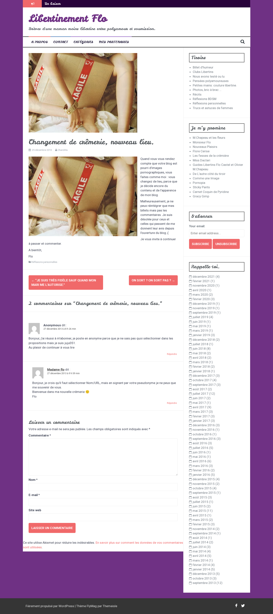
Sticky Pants (201, 187)
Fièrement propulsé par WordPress (50, 606)
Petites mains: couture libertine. (215, 85)
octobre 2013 (202, 578)
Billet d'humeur (203, 67)
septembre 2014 (204, 533)
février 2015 (201, 524)
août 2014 (200, 538)
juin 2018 (199, 348)
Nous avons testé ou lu (209, 76)
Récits (197, 94)
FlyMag (92, 606)
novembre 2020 (204, 285)
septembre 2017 (204, 385)
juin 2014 (199, 547)
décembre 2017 (204, 375)
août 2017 (200, 389)
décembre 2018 (204, 340)
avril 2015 (200, 515)
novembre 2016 (204, 429)
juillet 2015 (200, 502)
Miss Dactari (201, 160)
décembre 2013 (204, 574)
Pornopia (199, 183)
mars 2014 (200, 560)
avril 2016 (200, 461)
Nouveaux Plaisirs (205, 147)
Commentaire (40, 435)
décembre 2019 (204, 304)
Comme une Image (206, 178)
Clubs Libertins (203, 72)
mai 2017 (199, 403)
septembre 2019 (204, 312)
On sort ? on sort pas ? (153, 280)
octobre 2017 (202, 380)
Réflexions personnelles (44, 262)
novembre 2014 (204, 529)
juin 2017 (199, 398)
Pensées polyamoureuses (211, 81)
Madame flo (55, 369)
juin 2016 (199, 452)
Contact (60, 42)
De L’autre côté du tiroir (209, 174)
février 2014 (201, 565)
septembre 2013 (204, 583)
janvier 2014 (201, 569)
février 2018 (201, 366)
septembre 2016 (204, 439)
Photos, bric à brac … (207, 90)
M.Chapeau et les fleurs (209, 137)
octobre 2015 (202, 488)
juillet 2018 (200, 344)
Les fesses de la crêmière (211, 155)
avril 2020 (200, 290)
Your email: (197, 226)
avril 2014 (200, 556)
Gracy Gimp (201, 196)
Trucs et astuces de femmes (213, 108)
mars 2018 (200, 362)
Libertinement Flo (68, 18)
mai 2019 (199, 326)
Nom (33, 480)
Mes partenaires (114, 42)
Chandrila (63, 150)
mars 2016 (200, 466)
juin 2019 (199, 322)
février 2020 (201, 299)
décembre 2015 (204, 479)
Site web (35, 510)
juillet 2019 (200, 317)
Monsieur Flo (202, 142)
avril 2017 (200, 407)
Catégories (83, 42)
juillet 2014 (200, 542)
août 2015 (200, 497)
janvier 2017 (201, 421)
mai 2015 (199, 511)
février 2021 (201, 281)
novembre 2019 (204, 308)
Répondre (172, 354)
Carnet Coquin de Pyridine (211, 192)
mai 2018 (199, 353)
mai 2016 (199, 457)
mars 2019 (200, 330)
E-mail (34, 495)
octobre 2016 (202, 434)
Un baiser (53, 3)
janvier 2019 (201, 335)
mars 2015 (200, 520)
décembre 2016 (204, 425)
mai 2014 (199, 551)
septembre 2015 (204, 493)
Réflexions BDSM (204, 99)
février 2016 (201, 470)
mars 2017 (200, 411)
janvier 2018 (201, 371)
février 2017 (201, 416)
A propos (39, 42)
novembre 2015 (204, 484)
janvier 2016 (201, 475)
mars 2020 (200, 294)
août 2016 (200, 443)
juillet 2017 (200, 393)
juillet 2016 (200, 448)
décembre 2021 (204, 276)
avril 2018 (200, 357)
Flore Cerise (201, 151)
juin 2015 (199, 506)
